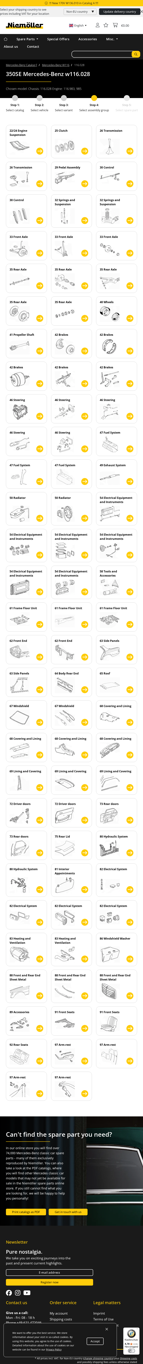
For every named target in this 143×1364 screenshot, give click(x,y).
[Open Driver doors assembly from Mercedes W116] (39, 820)
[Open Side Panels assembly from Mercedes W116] (129, 657)
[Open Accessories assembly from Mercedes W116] (39, 1028)
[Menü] (137, 1330)
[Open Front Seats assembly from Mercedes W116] (84, 1028)
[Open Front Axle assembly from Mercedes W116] (39, 253)
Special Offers (58, 39)
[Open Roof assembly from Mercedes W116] (129, 689)
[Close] (141, 11)
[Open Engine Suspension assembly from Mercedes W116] (39, 151)
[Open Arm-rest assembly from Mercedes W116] (84, 1061)
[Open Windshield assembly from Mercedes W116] (39, 722)
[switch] (131, 1351)
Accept (95, 1341)
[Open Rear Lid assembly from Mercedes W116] (84, 852)
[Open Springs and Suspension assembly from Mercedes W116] (84, 220)
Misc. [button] (110, 39)
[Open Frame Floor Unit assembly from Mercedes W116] (39, 624)
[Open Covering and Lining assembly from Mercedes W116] (129, 722)
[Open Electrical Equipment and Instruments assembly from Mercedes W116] (129, 518)
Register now (49, 1282)
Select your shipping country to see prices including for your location (24, 12)
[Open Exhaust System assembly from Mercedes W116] (129, 481)
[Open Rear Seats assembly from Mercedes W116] (39, 1061)
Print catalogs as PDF (26, 1212)
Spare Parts (26, 39)
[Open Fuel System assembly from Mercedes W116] (129, 448)
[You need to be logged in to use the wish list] (105, 25)
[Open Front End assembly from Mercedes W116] (39, 657)
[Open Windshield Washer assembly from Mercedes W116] (129, 959)
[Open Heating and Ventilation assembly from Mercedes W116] (39, 959)
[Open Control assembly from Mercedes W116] (129, 183)
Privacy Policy (54, 1349)
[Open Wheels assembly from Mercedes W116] (129, 318)
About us (11, 46)
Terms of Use (103, 1319)
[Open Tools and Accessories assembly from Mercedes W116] (129, 591)
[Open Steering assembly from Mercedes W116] (39, 416)
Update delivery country (119, 12)
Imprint (99, 1313)
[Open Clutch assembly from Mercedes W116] (84, 151)
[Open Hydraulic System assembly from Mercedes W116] (129, 852)
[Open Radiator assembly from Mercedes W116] (39, 518)
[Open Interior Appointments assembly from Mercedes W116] (84, 889)
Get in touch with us (68, 1212)
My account (59, 1313)
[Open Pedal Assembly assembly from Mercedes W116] (84, 183)
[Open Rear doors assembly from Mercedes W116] (129, 820)
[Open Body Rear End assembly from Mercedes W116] (84, 689)
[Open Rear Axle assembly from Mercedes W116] (39, 285)
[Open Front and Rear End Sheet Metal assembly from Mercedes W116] (39, 995)
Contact (33, 46)
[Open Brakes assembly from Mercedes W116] (84, 351)
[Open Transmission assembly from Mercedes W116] (129, 151)
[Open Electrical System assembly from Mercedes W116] (129, 889)
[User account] (97, 25)
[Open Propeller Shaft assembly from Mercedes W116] (39, 351)
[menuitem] (21, 65)
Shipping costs (61, 1319)
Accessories (87, 39)
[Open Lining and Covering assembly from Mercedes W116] (39, 787)
